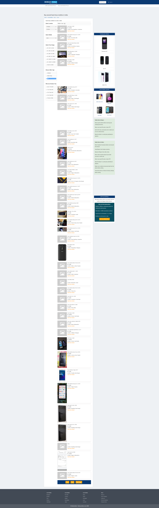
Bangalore (48, 494)
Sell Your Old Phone (104, 196)
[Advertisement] (79, 10)
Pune (47, 498)
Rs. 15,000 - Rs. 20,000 (51, 62)
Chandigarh (85, 498)
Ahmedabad (67, 500)
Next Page (78, 482)
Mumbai (48, 496)
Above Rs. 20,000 (50, 64)
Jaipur (66, 502)
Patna (84, 494)
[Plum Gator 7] (109, 105)
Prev (72, 482)
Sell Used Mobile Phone (50, 5)
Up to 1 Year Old (50, 86)
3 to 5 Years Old (50, 95)
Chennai (48, 500)
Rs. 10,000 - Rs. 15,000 (51, 59)
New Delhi (66, 494)
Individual (49, 73)
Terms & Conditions (104, 500)
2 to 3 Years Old (50, 92)
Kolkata (66, 498)
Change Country (104, 502)
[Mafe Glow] (109, 92)
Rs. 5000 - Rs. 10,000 (51, 56)
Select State (102, 2)
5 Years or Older (50, 98)
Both (48, 78)
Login (110, 2)
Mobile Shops (49, 75)
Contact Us (103, 498)
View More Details (70, 31)
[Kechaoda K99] (104, 36)
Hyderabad (48, 502)
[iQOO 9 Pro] (104, 71)
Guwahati (84, 502)
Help (102, 496)
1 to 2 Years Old (50, 89)
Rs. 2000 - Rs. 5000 (50, 53)
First (67, 482)
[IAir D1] (104, 53)
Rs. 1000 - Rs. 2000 (50, 50)
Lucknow (66, 496)
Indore (84, 496)
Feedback (105, 496)
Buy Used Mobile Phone (63, 5)
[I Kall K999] (99, 105)
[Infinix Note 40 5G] (99, 92)
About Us (102, 494)
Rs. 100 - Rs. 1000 (50, 48)
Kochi (84, 500)
